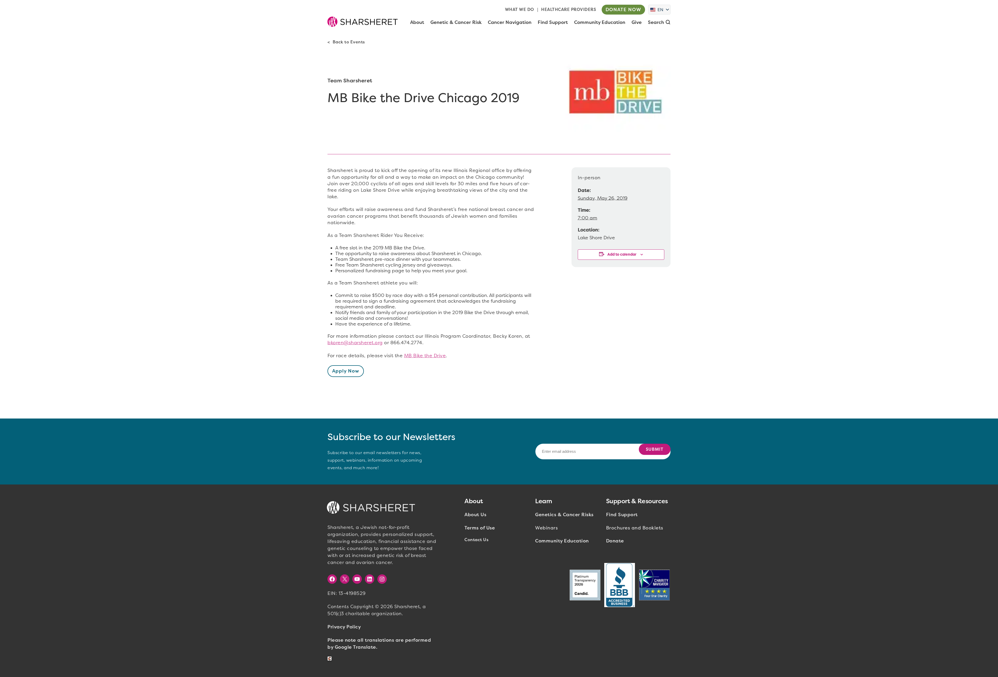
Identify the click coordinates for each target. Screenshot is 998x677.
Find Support (622, 514)
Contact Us (476, 539)
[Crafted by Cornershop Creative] (330, 658)
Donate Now (623, 9)
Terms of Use (479, 528)
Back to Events (349, 41)
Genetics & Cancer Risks (564, 514)
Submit (655, 449)
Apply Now (345, 371)
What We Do (519, 9)
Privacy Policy (344, 627)
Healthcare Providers (568, 9)
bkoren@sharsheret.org (355, 343)
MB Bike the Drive (425, 356)
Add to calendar (621, 254)
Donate (615, 541)
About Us (475, 514)
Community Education (562, 541)
